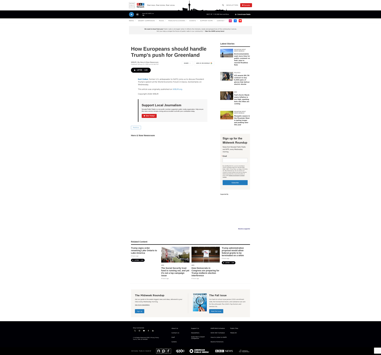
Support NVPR (206, 21)
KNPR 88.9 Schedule (218, 328)
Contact (221, 21)
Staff (173, 337)
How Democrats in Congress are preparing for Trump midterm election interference (205, 272)
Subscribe (235, 182)
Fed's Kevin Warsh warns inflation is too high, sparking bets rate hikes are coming (241, 99)
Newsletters (232, 5)
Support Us (195, 328)
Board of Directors (217, 342)
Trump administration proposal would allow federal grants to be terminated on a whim (233, 252)
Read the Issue (216, 311)
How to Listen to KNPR (219, 337)
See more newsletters (142, 305)
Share (186, 63)
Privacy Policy (155, 337)
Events (193, 21)
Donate (247, 5)
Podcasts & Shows (176, 21)
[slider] (140, 14)
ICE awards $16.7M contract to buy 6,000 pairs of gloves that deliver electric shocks (242, 79)
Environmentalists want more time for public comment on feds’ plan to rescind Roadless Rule (242, 59)
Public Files (234, 328)
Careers (174, 342)
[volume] (137, 14)
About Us (174, 328)
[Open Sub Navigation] (135, 20)
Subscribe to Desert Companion (198, 337)
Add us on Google (203, 63)
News (131, 21)
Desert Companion (146, 21)
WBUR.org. (178, 89)
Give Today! (150, 116)
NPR (235, 92)
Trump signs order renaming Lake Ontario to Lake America (144, 250)
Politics (136, 128)
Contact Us (175, 333)
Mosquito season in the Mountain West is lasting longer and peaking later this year (242, 120)
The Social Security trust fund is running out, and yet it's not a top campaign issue (175, 272)
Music (161, 21)
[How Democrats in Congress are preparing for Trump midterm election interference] (205, 255)
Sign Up (139, 311)
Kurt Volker (143, 79)
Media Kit (233, 333)
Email (225, 156)
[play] (131, 14)
